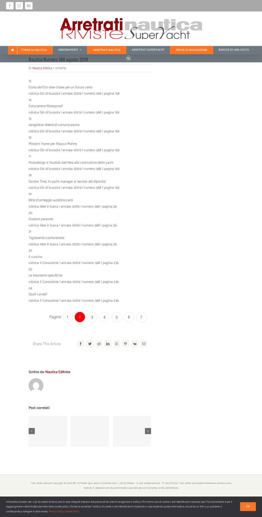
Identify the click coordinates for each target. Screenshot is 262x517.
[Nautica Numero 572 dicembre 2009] (48, 431)
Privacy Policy (56, 511)
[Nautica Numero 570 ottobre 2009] (132, 431)
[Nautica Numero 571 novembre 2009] (90, 431)
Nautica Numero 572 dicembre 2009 (48, 425)
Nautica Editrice (42, 68)
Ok (248, 506)
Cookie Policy (72, 511)
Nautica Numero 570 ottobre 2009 (132, 425)
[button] (128, 58)
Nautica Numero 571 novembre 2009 (90, 423)
